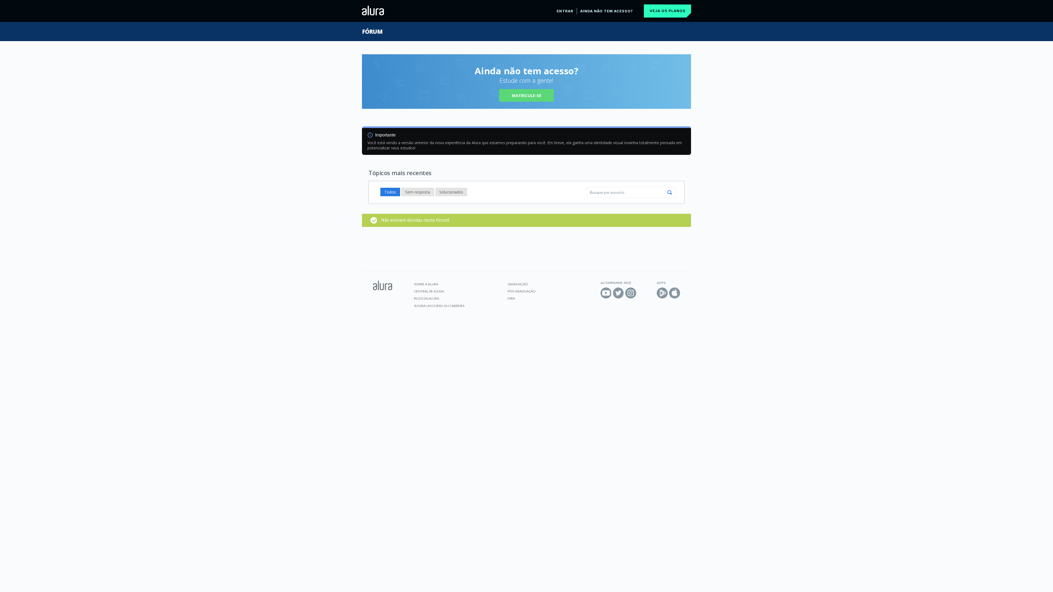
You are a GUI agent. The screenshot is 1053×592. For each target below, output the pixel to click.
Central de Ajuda (429, 291)
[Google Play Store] (662, 293)
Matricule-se (526, 95)
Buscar (669, 192)
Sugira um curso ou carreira (439, 306)
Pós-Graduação (522, 291)
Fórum (372, 31)
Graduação (518, 284)
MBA (511, 298)
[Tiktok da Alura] (643, 293)
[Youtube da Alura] (606, 293)
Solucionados (451, 192)
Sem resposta (417, 192)
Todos (390, 192)
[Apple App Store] (674, 293)
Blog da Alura (426, 298)
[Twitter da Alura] (618, 293)
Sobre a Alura (426, 284)
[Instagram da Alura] (630, 293)
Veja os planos (668, 10)
